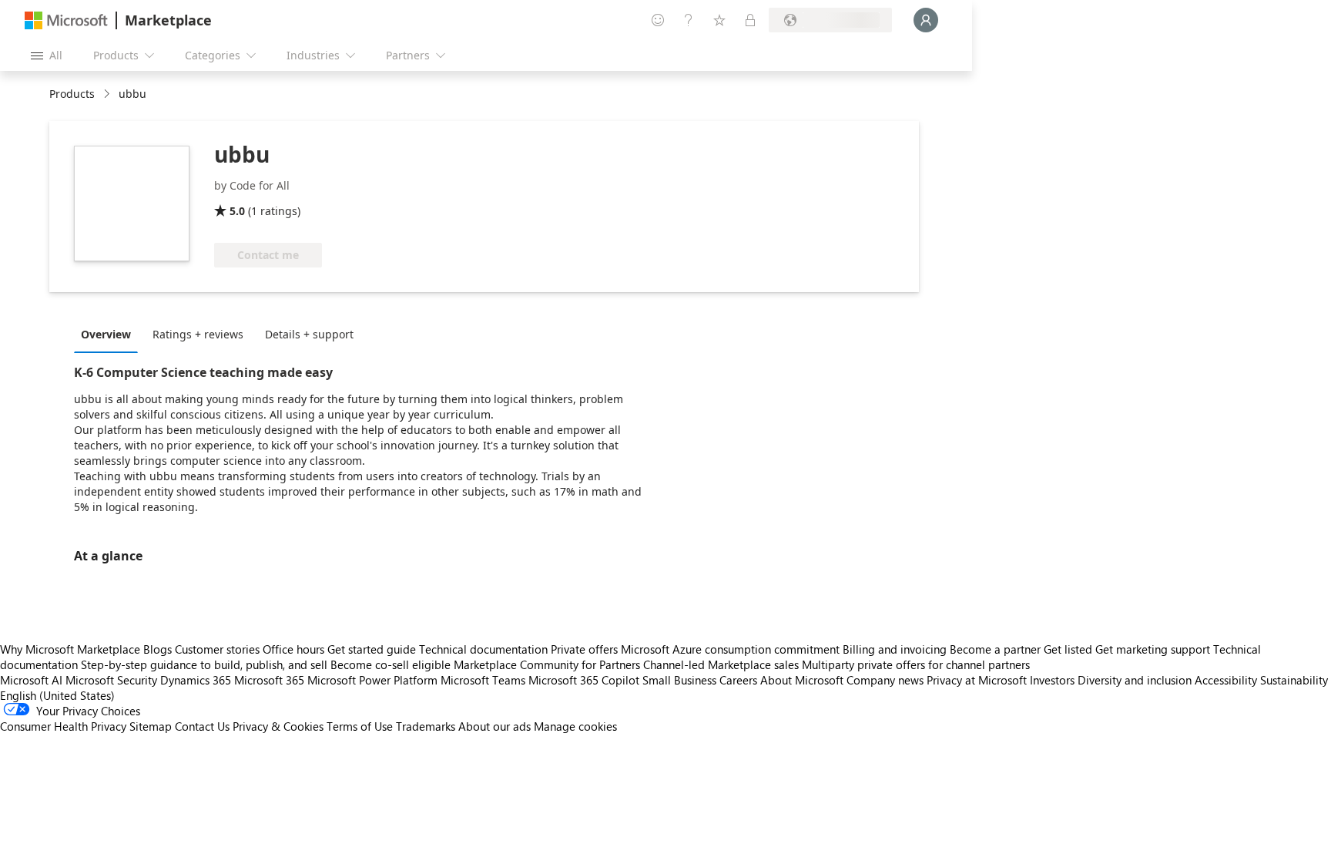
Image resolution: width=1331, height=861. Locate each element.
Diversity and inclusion (1135, 680)
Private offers (584, 649)
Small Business (679, 680)
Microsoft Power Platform (372, 680)
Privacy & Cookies (278, 726)
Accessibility (1226, 680)
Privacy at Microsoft (977, 680)
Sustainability (1294, 680)
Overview (106, 334)
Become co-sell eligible (390, 664)
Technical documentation (483, 649)
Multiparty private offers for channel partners (916, 664)
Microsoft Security (111, 680)
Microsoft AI (31, 680)
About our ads (494, 726)
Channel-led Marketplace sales (721, 664)
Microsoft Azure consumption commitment (732, 649)
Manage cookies (575, 726)
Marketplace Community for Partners (547, 664)
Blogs (157, 649)
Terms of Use (360, 726)
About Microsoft (801, 680)
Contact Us (202, 726)
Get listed (1068, 649)
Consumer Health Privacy (63, 726)
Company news (885, 680)
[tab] (110, 334)
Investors (1052, 680)
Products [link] (72, 93)
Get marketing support (1152, 649)
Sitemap (150, 726)
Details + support (309, 334)
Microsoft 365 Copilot (583, 680)
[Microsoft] (66, 20)
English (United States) (57, 695)
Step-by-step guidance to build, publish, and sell (204, 664)
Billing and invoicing (895, 649)
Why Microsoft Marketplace (70, 649)
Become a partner (995, 649)
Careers (738, 680)
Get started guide (371, 649)
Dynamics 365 (195, 680)
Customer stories (217, 649)
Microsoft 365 (269, 680)
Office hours (293, 649)
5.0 (237, 210)
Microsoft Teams (483, 680)
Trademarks (425, 726)
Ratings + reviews (198, 334)
